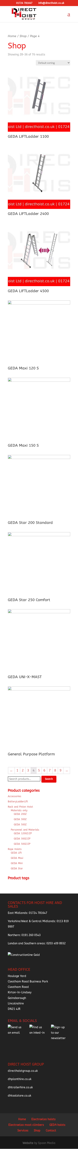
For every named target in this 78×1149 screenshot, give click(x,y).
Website (28, 1143)
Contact (51, 1130)
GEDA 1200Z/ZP (23, 833)
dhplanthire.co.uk (19, 1079)
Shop (23, 36)
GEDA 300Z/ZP (22, 838)
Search (49, 779)
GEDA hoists (57, 1125)
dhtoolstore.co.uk (19, 1095)
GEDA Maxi (17, 858)
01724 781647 (38, 913)
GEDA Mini (17, 863)
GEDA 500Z (20, 824)
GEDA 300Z (20, 819)
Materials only (19, 810)
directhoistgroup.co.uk (23, 1071)
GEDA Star (17, 868)
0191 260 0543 (31, 935)
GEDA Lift (16, 852)
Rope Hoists (15, 849)
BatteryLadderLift (18, 801)
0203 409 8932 (56, 943)
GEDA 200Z (20, 814)
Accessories (14, 796)
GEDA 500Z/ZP (22, 843)
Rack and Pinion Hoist (20, 806)
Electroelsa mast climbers (26, 1125)
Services (22, 1130)
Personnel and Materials (25, 829)
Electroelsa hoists (43, 1119)
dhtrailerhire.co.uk (20, 1087)
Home (12, 36)
